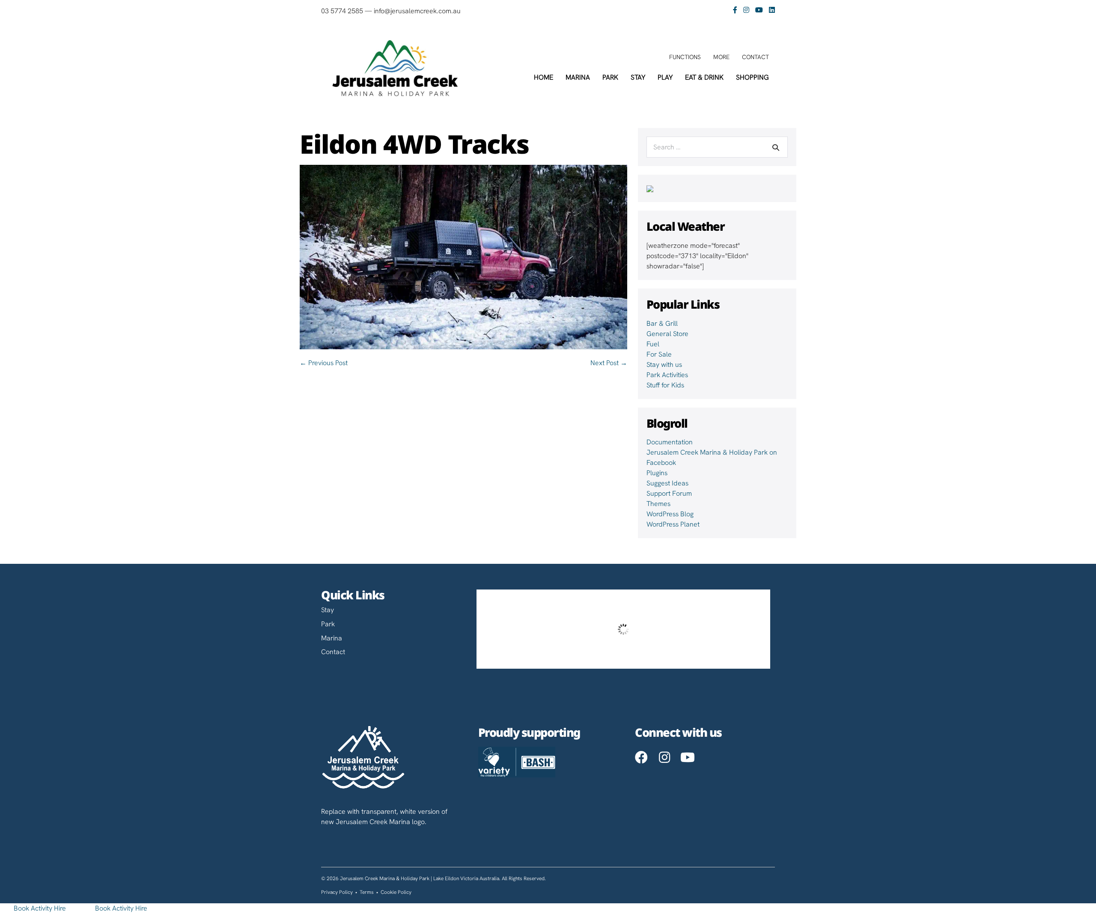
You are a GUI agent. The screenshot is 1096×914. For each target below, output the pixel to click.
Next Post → (608, 362)
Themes (658, 503)
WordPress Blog (670, 513)
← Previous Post (324, 362)
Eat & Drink (704, 77)
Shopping (752, 77)
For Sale (659, 354)
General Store (667, 333)
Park (610, 77)
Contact (755, 57)
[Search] (775, 147)
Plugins (656, 472)
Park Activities (667, 374)
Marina (578, 77)
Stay (638, 77)
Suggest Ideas (667, 483)
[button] (641, 757)
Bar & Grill (662, 323)
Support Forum (669, 493)
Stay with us (664, 364)
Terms (367, 892)
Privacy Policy (337, 892)
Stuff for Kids (665, 385)
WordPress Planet (673, 524)
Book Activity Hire (40, 908)
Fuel (652, 343)
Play (665, 77)
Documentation (669, 442)
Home (543, 77)
